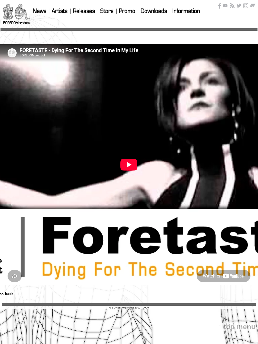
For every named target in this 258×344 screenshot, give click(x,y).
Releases (84, 11)
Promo (127, 11)
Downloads (154, 11)
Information (186, 11)
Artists (60, 11)
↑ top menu (236, 327)
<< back (6, 294)
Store (107, 11)
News (39, 11)
